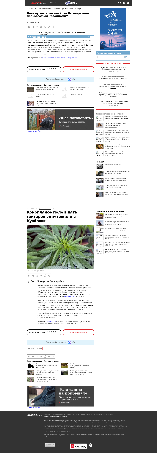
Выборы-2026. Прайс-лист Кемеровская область (97, 414)
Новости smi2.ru (34, 131)
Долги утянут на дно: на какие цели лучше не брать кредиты (116, 186)
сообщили (69, 297)
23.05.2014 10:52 (32, 8)
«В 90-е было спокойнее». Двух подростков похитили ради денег (116, 229)
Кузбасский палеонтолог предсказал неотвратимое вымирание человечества (113, 103)
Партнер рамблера (62, 445)
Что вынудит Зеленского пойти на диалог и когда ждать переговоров (116, 193)
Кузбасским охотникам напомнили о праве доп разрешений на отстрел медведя (113, 95)
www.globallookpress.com (35, 271)
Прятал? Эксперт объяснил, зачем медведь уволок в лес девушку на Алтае (116, 118)
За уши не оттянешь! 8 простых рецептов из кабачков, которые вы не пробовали (117, 146)
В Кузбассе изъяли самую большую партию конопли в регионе (79, 365)
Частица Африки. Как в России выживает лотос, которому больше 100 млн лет (117, 251)
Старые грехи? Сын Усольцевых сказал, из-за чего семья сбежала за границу (117, 237)
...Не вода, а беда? (76, 94)
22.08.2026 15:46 (32, 209)
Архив (37, 22)
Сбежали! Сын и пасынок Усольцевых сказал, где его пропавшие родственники (117, 153)
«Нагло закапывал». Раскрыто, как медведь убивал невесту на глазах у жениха (117, 132)
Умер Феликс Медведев (112, 164)
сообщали (51, 322)
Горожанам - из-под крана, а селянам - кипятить (79, 88)
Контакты (47, 414)
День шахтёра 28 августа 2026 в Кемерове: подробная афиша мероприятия (113, 69)
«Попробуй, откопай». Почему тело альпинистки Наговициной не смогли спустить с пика (117, 222)
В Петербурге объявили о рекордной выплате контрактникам (117, 172)
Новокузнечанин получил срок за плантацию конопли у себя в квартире (47, 372)
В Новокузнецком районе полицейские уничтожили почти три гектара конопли (81, 372)
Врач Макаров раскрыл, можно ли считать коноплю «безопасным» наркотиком (47, 365)
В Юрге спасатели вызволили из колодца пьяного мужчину (47, 88)
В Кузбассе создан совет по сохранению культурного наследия (113, 77)
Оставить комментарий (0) (78, 69)
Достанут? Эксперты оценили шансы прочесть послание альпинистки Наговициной (117, 244)
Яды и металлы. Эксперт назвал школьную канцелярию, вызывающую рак (115, 125)
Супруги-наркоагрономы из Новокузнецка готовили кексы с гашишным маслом (47, 379)
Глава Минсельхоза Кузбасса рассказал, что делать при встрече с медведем (113, 86)
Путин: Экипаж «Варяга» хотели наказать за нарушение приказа (115, 179)
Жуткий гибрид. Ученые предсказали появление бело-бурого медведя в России (117, 139)
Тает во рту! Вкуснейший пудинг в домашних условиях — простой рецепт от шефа (116, 215)
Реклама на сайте (59, 414)
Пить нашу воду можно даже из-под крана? (59, 58)
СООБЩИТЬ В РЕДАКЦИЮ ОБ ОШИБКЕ (55, 416)
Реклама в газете (73, 414)
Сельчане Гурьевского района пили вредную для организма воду (46, 103)
